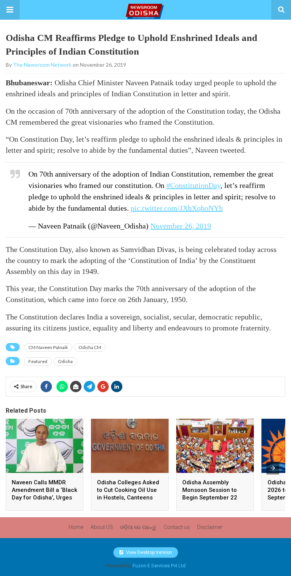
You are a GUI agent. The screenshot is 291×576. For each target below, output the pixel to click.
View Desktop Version (148, 552)
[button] (10, 10)
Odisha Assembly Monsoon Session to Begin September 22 (209, 490)
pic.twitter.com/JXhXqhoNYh (177, 208)
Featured (37, 361)
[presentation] (272, 468)
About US (102, 527)
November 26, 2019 (180, 226)
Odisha (65, 361)
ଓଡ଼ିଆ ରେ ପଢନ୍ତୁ (138, 527)
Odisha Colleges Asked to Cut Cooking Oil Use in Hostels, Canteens (128, 490)
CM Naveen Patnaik (48, 347)
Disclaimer (209, 527)
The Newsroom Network (42, 64)
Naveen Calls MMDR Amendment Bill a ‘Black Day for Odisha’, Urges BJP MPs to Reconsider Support (44, 497)
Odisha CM (89, 347)
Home (76, 527)
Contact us (177, 527)
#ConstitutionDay (193, 185)
